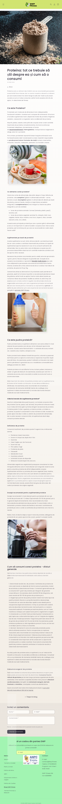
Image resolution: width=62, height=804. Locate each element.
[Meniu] (3, 4)
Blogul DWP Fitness (9, 787)
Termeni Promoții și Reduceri (10, 791)
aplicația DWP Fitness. (22, 290)
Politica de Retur (9, 770)
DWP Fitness (28, 803)
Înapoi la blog (32, 697)
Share (11, 87)
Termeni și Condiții (9, 763)
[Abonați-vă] (43, 752)
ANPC (5, 774)
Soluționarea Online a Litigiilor (10, 778)
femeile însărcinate (39, 261)
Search (6, 759)
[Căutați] (51, 4)
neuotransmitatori (16, 130)
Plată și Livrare (8, 767)
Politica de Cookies (10, 783)
